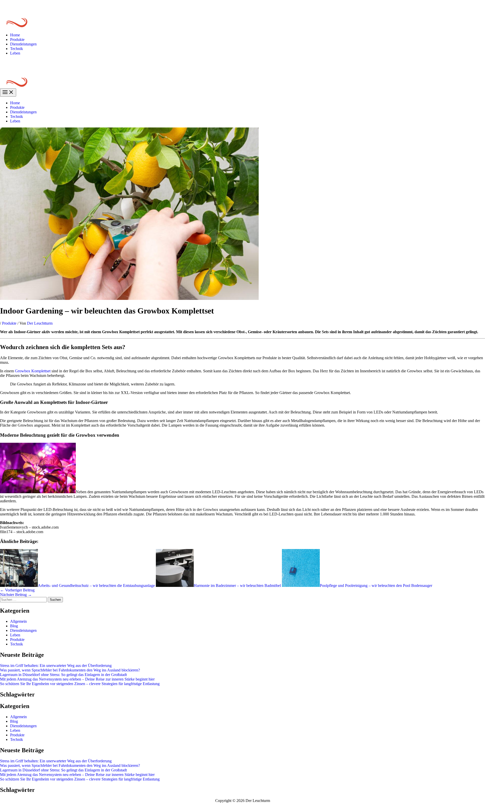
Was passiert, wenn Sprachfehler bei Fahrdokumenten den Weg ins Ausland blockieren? (70, 670)
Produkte (17, 39)
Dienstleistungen (23, 44)
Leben (15, 53)
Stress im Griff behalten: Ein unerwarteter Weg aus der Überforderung (56, 665)
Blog (14, 626)
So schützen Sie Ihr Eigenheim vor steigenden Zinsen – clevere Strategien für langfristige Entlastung (80, 684)
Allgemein (18, 621)
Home (15, 35)
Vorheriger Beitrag (17, 590)
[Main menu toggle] (8, 92)
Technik (16, 48)
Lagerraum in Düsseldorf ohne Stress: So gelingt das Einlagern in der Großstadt (63, 674)
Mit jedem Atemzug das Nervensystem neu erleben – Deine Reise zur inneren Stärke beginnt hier (77, 679)
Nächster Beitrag (16, 594)
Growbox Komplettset (33, 371)
